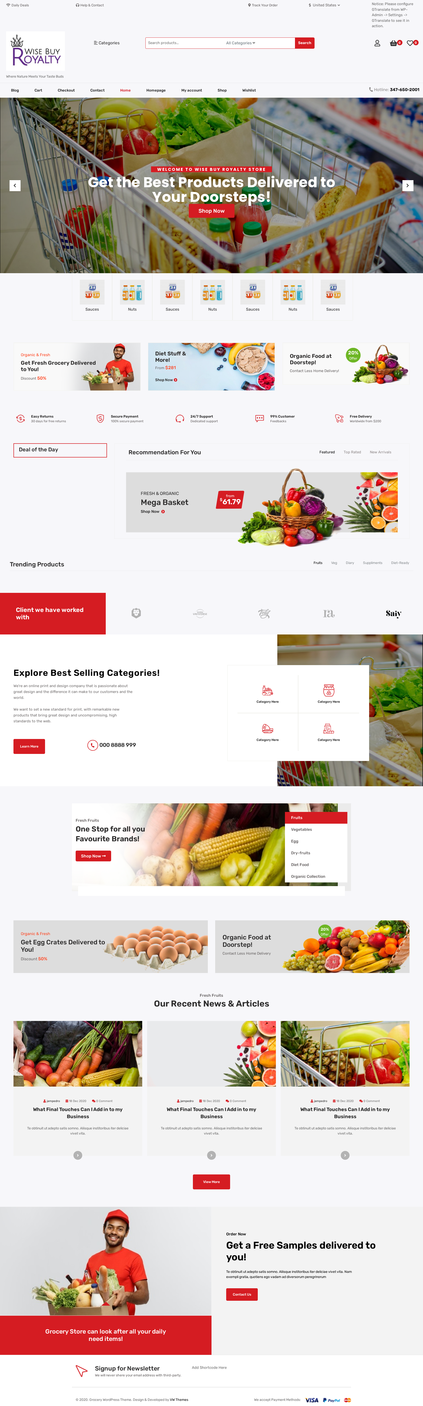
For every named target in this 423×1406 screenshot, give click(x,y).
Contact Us (242, 1294)
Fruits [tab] (318, 563)
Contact (97, 90)
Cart (38, 90)
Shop (222, 90)
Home (125, 90)
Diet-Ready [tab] (400, 563)
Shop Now (212, 220)
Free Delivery (281, 416)
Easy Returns (361, 416)
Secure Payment (45, 416)
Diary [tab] (350, 563)
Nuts (92, 309)
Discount (33, 378)
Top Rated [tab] (352, 452)
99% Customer (202, 416)
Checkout (66, 90)
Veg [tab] (334, 563)
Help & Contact (92, 5)
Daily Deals (20, 5)
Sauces (132, 309)
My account (191, 90)
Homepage (156, 90)
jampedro (53, 1101)
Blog (15, 90)
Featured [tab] (327, 452)
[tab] (316, 818)
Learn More (29, 746)
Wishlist (249, 90)
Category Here (268, 701)
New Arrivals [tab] (380, 452)
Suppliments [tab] (372, 563)
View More (211, 1182)
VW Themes (178, 1400)
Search (304, 43)
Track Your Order (265, 5)
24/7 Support (122, 416)
